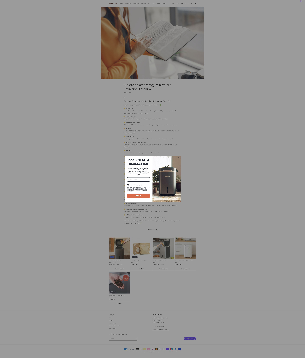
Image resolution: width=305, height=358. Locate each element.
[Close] (179, 158)
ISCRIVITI (138, 196)
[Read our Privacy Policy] (149, 188)
